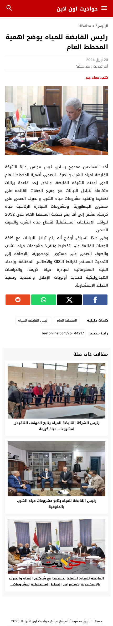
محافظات (84, 26)
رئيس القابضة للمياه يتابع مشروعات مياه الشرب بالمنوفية (56, 503)
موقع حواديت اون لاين (41, 621)
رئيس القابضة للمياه (33, 320)
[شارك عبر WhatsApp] (44, 300)
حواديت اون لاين (77, 9)
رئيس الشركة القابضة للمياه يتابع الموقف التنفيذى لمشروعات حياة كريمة (56, 426)
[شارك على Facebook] (95, 300)
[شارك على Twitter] (69, 300)
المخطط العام (67, 320)
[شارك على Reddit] (18, 300)
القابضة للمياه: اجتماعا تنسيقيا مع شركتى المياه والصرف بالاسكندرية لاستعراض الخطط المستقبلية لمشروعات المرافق (56, 584)
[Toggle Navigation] (105, 8)
